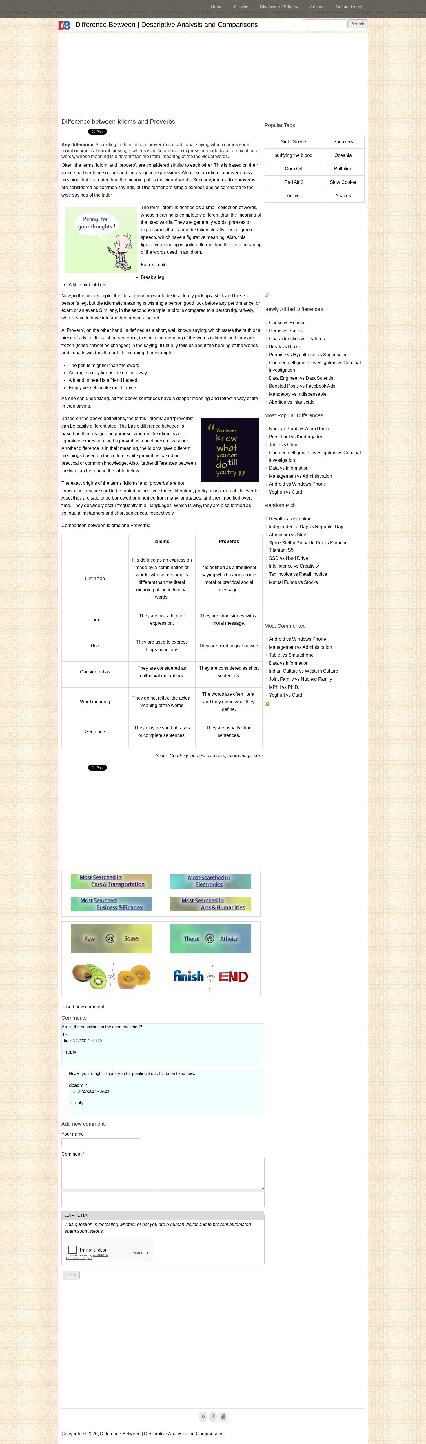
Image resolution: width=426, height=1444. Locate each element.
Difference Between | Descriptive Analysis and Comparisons (166, 24)
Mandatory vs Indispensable (298, 394)
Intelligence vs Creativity (294, 566)
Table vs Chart (283, 444)
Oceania (343, 155)
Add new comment (85, 1006)
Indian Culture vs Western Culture (303, 671)
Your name (72, 1133)
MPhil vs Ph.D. (284, 687)
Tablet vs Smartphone (291, 655)
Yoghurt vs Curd (285, 492)
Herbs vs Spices (286, 330)
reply (71, 1051)
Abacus (343, 195)
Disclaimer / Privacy (279, 6)
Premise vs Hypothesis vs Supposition (308, 354)
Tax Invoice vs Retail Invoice (298, 574)
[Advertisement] (213, 73)
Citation (241, 6)
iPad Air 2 (293, 182)
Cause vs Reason (287, 322)
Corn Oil (293, 168)
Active (293, 195)
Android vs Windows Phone (297, 484)
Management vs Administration (300, 476)
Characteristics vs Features (297, 338)
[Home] (64, 25)
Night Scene (293, 141)
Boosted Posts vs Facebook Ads (302, 386)
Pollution (343, 168)
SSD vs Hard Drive (288, 558)
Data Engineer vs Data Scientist (301, 378)
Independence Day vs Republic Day (306, 526)
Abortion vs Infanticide (291, 401)
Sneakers (343, 141)
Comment (72, 1153)
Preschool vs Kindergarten (296, 436)
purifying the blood (293, 155)
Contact (317, 6)
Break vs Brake (284, 346)
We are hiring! (349, 6)
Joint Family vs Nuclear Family (300, 679)
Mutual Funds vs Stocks (293, 582)
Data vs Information (289, 468)
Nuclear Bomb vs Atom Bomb (299, 428)
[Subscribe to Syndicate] (267, 704)
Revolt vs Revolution (290, 518)
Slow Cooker (343, 182)
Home (217, 6)
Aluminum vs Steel (288, 534)
